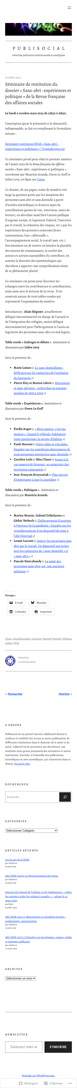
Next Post (64, 694)
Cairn (40, 179)
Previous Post (15, 694)
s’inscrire (58, 1047)
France (8, 638)
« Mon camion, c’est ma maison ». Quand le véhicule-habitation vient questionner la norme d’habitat (40, 434)
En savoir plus (22, 763)
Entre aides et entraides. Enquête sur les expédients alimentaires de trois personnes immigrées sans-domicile (42, 449)
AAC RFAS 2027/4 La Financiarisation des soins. (31, 876)
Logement (36, 638)
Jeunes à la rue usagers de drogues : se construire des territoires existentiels (41, 464)
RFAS (16, 643)
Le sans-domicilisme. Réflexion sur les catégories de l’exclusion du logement (41, 373)
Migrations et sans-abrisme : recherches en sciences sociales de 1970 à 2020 (42, 388)
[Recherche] (65, 797)
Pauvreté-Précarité (51, 638)
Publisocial (40, 48)
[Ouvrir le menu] (69, 7)
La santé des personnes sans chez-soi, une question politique (39, 566)
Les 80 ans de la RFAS (17, 859)
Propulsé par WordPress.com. (38, 1075)
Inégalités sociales (21, 638)
